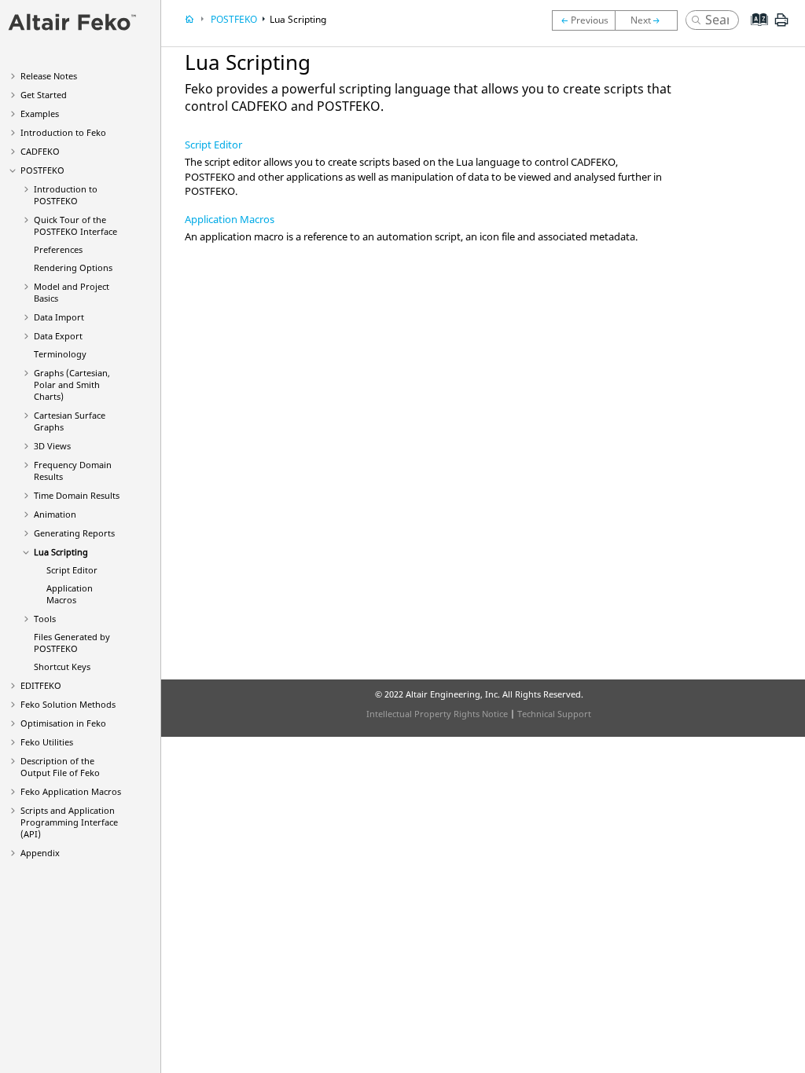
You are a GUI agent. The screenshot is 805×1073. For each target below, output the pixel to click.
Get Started (43, 95)
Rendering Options (73, 267)
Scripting (61, 552)
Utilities (46, 742)
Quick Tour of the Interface (75, 225)
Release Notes (48, 76)
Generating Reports (74, 533)
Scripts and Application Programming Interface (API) (69, 822)
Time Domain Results (76, 495)
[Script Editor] (650, 20)
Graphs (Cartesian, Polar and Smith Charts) (72, 384)
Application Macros (69, 594)
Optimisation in (63, 723)
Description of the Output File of (60, 766)
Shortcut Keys (62, 666)
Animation (55, 514)
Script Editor (71, 570)
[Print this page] (781, 26)
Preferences (58, 249)
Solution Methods (68, 704)
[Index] (754, 31)
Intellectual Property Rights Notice (437, 714)
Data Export (58, 336)
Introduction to (63, 132)
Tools (45, 618)
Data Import (59, 317)
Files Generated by (72, 642)
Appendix (40, 853)
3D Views (52, 446)
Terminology (60, 354)
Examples (39, 113)
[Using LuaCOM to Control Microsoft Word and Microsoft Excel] (583, 20)
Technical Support (554, 714)
